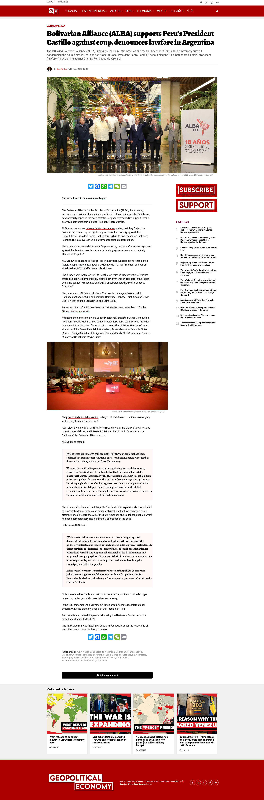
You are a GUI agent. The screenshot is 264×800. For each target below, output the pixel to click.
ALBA (79, 652)
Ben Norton (62, 69)
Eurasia (71, 11)
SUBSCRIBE (165, 781)
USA (129, 11)
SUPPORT (131, 781)
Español (177, 11)
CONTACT (140, 781)
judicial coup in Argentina (75, 264)
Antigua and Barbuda (93, 652)
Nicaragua (67, 658)
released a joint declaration (100, 228)
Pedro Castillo (80, 658)
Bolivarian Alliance (125, 652)
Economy (144, 11)
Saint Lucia (121, 658)
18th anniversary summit (75, 311)
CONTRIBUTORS (152, 781)
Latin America (93, 11)
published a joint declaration (83, 417)
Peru (91, 658)
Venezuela (101, 661)
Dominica (117, 655)
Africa (115, 11)
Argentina (110, 652)
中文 (190, 11)
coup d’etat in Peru (102, 218)
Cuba (108, 655)
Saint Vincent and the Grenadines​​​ (78, 661)
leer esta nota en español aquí (89, 198)
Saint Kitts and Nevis (105, 658)
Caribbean (67, 655)
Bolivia (139, 652)
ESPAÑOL (175, 781)
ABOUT (123, 781)
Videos (162, 11)
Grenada (127, 655)
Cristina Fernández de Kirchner (89, 655)
